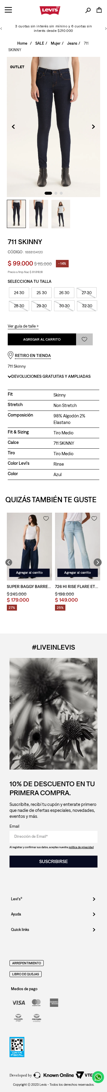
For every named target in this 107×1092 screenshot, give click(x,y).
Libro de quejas (25, 974)
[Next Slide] (106, 28)
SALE (39, 43)
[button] (88, 10)
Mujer (56, 43)
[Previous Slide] (1, 28)
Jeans (72, 43)
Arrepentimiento (26, 963)
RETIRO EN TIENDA (33, 355)
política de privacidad (81, 847)
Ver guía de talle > (23, 326)
